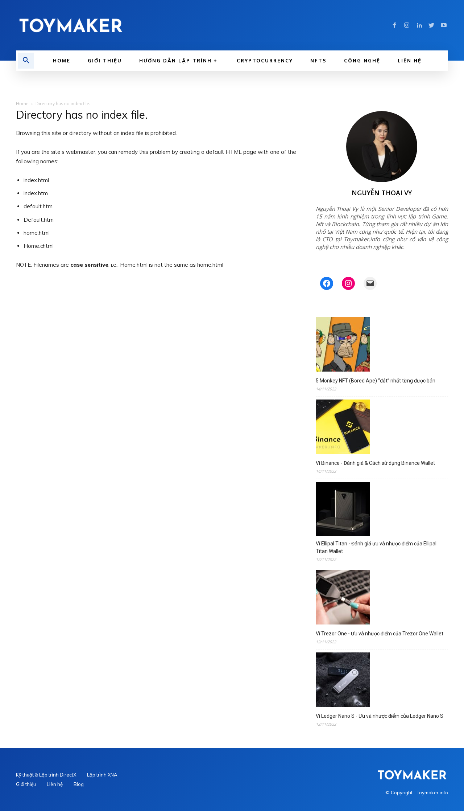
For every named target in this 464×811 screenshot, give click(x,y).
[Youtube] (443, 25)
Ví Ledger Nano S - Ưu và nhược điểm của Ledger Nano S (379, 716)
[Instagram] (406, 25)
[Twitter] (431, 25)
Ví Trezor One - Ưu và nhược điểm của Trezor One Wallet (379, 633)
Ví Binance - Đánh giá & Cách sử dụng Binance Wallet (375, 463)
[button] (26, 61)
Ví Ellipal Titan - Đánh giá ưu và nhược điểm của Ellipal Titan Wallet (376, 547)
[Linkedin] (419, 25)
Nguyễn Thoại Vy (382, 192)
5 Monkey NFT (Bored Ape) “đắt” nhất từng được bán (375, 381)
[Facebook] (394, 25)
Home (22, 104)
